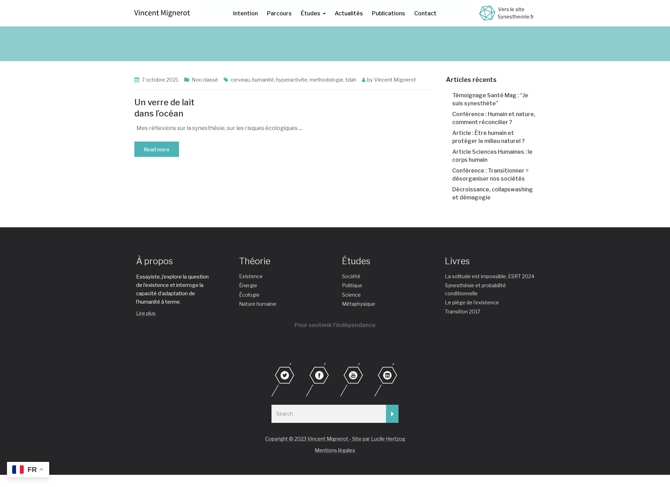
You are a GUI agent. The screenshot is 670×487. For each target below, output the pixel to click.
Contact (425, 13)
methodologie (326, 80)
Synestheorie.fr (516, 17)
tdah (350, 80)
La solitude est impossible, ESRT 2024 (489, 276)
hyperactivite (291, 80)
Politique (352, 285)
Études (310, 13)
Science (351, 295)
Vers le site (511, 9)
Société (351, 276)
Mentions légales (335, 450)
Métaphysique (358, 304)
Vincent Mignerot (395, 80)
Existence (251, 276)
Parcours (279, 13)
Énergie (248, 285)
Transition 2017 (462, 311)
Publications (388, 13)
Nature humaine (257, 304)
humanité (263, 80)
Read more (157, 149)
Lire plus (146, 313)
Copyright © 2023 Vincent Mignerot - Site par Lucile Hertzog (335, 439)
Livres (457, 261)
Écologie (249, 295)
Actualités (349, 13)
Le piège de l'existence (472, 302)
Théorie (254, 261)
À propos (154, 261)
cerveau (240, 80)
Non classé (205, 80)
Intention (245, 13)
